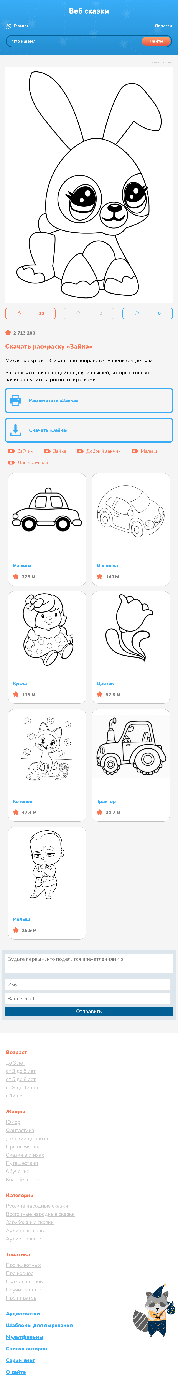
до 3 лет (15, 1062)
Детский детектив (27, 1138)
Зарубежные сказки (30, 1222)
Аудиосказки (23, 1313)
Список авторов (26, 1348)
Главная (21, 26)
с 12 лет (15, 1095)
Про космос (19, 1273)
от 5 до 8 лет (21, 1079)
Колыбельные (22, 1179)
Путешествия (22, 1163)
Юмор (13, 1122)
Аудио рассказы (25, 1230)
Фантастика (20, 1130)
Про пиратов (21, 1297)
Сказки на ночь (24, 1281)
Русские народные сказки (37, 1205)
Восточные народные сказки (40, 1214)
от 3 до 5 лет (21, 1071)
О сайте (16, 1372)
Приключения (22, 1146)
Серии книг (20, 1360)
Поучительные (23, 1289)
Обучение (17, 1171)
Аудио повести (23, 1238)
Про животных (23, 1265)
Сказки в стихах (25, 1154)
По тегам (163, 26)
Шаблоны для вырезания (39, 1325)
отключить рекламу (160, 62)
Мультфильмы (24, 1337)
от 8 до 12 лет (22, 1087)
